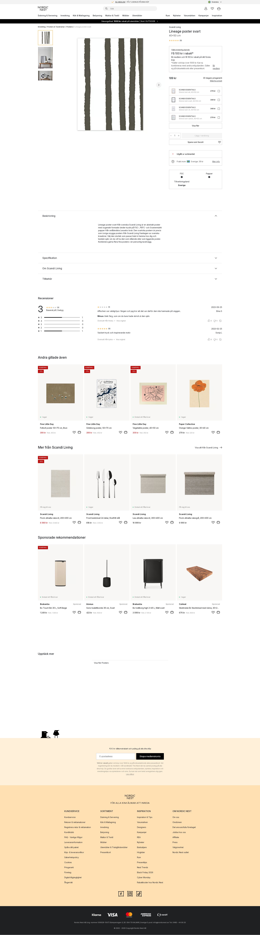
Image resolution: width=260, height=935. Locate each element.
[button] (175, 40)
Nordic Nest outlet (181, 852)
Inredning (65, 15)
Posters (69, 27)
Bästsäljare (142, 847)
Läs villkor (130, 774)
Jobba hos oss (179, 832)
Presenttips (142, 862)
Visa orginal (121, 321)
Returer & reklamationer (74, 822)
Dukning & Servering (47, 15)
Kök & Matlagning (81, 15)
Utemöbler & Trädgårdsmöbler (114, 847)
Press (175, 842)
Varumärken (189, 15)
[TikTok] (138, 893)
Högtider (141, 852)
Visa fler (195, 126)
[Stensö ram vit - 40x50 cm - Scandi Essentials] (173, 108)
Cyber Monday (143, 877)
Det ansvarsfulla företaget (184, 827)
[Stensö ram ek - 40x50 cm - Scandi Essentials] (173, 91)
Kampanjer (204, 15)
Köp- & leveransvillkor (74, 852)
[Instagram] (130, 893)
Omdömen (177, 822)
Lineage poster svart (83, 27)
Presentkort (105, 852)
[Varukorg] (219, 8)
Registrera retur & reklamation (77, 827)
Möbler (125, 15)
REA (139, 837)
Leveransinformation (73, 842)
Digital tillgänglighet (73, 877)
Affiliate (176, 837)
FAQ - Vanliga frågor (73, 837)
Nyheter (177, 15)
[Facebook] (121, 893)
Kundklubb (69, 832)
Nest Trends (142, 867)
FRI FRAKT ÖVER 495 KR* (132, 2)
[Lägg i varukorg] (79, 432)
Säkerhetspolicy (71, 857)
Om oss (176, 817)
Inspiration (217, 15)
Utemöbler (137, 15)
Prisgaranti (69, 867)
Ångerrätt (68, 882)
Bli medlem (216, 67)
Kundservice (70, 817)
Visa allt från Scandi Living (206, 447)
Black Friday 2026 (145, 872)
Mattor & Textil (112, 15)
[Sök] (106, 8)
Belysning (97, 15)
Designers (141, 827)
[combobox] (215, 2)
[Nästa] (158, 85)
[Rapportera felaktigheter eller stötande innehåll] (220, 321)
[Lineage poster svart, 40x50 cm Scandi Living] (110, 84)
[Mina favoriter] (212, 8)
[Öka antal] (179, 135)
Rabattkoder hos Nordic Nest (150, 882)
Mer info (216, 161)
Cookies (68, 862)
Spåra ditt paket (71, 847)
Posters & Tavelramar (56, 27)
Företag (67, 872)
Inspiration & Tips (144, 817)
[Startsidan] (43, 8)
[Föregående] (62, 85)
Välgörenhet (178, 847)
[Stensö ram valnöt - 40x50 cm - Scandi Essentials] (173, 117)
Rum (168, 15)
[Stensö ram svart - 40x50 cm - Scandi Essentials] (173, 99)
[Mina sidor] (206, 8)
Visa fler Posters (101, 663)
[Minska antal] (171, 135)
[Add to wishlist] (74, 432)
